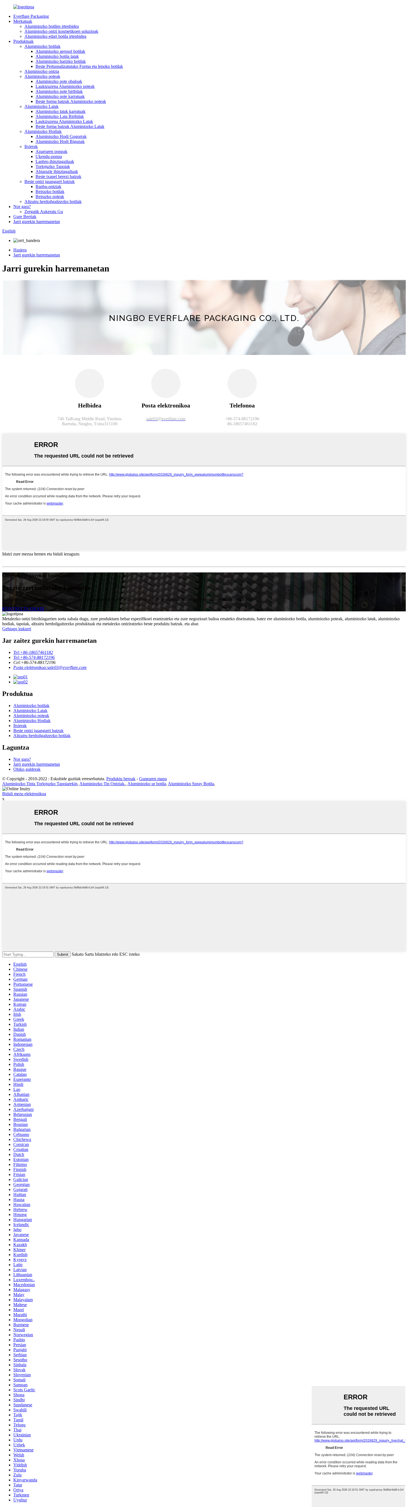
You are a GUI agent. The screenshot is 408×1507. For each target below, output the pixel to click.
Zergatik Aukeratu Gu (43, 211)
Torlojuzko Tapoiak (53, 166)
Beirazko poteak (50, 196)
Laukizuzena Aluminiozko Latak (64, 121)
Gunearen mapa (153, 778)
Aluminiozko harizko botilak (61, 61)
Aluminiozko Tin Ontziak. (102, 783)
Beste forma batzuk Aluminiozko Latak (70, 126)
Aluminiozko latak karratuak (60, 111)
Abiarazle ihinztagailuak (57, 171)
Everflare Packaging (31, 16)
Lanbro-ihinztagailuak (55, 161)
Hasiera (20, 250)
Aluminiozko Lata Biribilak (60, 116)
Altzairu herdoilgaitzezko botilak (53, 201)
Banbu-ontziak (48, 186)
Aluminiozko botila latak (57, 56)
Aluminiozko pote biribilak (59, 91)
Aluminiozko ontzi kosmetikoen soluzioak (61, 31)
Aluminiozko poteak (42, 76)
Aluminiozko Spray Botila (191, 783)
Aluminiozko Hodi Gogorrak (61, 136)
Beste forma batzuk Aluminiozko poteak (71, 101)
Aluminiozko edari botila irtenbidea (55, 36)
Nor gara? (22, 206)
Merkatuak (22, 21)
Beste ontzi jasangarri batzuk (49, 181)
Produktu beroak (120, 778)
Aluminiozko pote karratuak (60, 96)
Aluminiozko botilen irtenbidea (51, 26)
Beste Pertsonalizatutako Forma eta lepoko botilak (79, 66)
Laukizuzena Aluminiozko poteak (65, 86)
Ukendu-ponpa (49, 156)
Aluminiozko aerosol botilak (60, 51)
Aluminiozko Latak (41, 106)
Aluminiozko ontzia (41, 71)
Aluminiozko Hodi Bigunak (60, 141)
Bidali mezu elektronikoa (24, 793)
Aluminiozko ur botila (146, 783)
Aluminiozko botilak (42, 46)
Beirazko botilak (50, 191)
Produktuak (23, 41)
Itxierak (31, 146)
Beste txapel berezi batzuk (58, 176)
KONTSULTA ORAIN (23, 608)
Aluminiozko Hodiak (43, 131)
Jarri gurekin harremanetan (36, 221)
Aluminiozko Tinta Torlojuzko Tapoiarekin (39, 783)
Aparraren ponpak (51, 151)
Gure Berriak (24, 216)
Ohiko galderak (27, 769)
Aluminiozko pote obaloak (59, 81)
